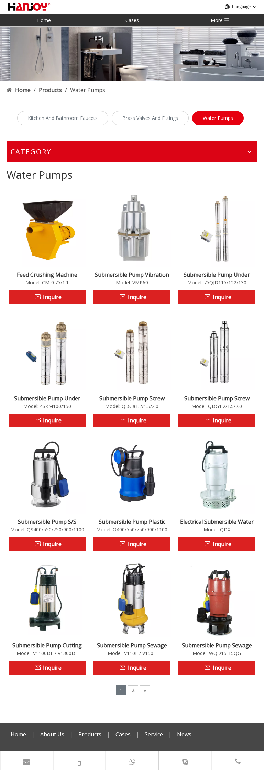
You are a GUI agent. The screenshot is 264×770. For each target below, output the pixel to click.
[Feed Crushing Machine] (47, 227)
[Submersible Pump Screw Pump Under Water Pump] (216, 351)
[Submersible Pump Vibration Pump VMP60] (132, 227)
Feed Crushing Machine (47, 275)
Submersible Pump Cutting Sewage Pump (47, 645)
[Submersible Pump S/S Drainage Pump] (47, 474)
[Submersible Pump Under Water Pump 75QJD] (216, 227)
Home (44, 20)
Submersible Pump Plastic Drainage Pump (132, 521)
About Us (52, 734)
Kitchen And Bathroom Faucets (63, 118)
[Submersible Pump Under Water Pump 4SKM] (47, 351)
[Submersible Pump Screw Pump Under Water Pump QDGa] (132, 351)
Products (89, 734)
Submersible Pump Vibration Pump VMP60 (132, 275)
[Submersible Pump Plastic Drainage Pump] (132, 474)
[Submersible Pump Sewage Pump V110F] (132, 598)
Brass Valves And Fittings (150, 118)
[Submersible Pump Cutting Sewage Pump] (47, 598)
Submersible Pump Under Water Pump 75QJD (217, 275)
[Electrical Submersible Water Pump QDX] (216, 474)
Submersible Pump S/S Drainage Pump (47, 521)
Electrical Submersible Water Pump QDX (217, 521)
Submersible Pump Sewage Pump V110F (132, 645)
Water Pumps (218, 118)
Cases (132, 20)
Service (154, 734)
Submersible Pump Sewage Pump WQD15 (217, 645)
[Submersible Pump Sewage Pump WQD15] (216, 598)
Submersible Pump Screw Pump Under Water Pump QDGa (132, 398)
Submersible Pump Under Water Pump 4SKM (47, 398)
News (184, 734)
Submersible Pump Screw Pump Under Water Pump (217, 398)
